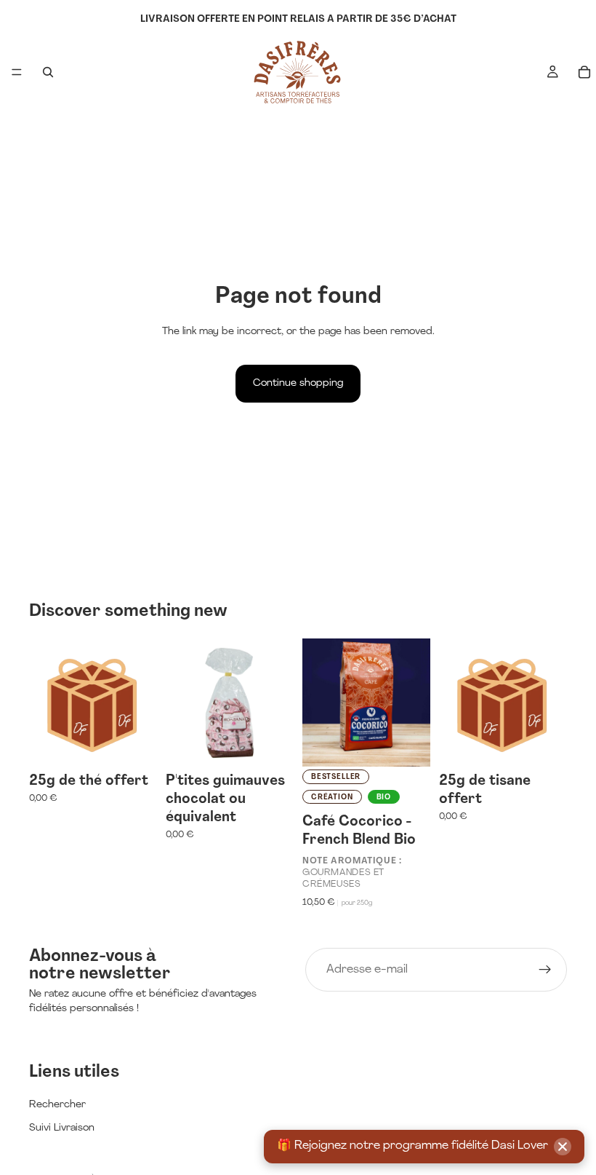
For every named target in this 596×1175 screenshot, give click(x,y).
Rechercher (57, 1104)
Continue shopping (298, 383)
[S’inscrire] (545, 969)
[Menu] (16, 72)
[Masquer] (562, 1146)
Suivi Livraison (61, 1128)
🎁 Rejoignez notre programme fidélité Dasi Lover (412, 1146)
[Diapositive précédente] (318, 703)
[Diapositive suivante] (414, 703)
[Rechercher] (48, 72)
